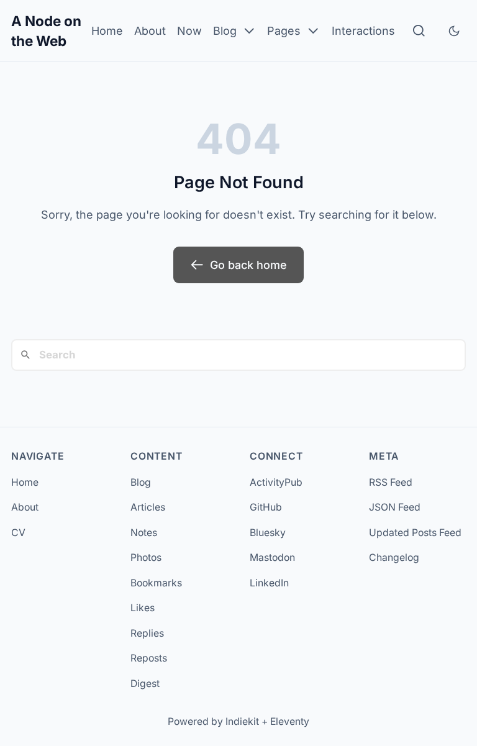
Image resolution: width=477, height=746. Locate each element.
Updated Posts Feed (415, 533)
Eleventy (289, 721)
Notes (143, 533)
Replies (147, 633)
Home (107, 30)
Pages (284, 30)
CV (18, 533)
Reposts (148, 658)
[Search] (419, 30)
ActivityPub (276, 482)
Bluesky (268, 533)
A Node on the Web (46, 30)
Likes (142, 608)
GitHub (266, 507)
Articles (147, 507)
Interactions (363, 30)
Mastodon (272, 557)
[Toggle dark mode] (454, 31)
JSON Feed (394, 507)
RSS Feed (390, 482)
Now (189, 30)
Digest (145, 683)
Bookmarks (156, 583)
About (150, 30)
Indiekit (242, 721)
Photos (145, 557)
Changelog (394, 557)
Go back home (248, 264)
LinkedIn (269, 583)
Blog (225, 30)
